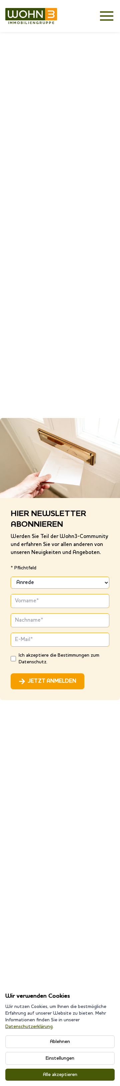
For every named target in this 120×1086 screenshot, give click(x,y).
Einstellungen (60, 1058)
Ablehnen (60, 1041)
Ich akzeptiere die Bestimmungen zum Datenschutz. (59, 658)
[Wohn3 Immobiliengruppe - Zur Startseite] (31, 16)
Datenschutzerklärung (29, 1026)
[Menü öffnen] (107, 16)
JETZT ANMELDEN (52, 681)
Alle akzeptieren (60, 1074)
